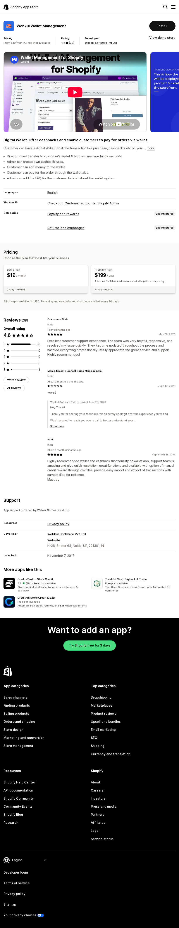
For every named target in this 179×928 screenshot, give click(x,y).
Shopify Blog (13, 815)
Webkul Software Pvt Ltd (101, 42)
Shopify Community (18, 798)
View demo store (162, 38)
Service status (102, 839)
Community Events (18, 806)
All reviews (14, 387)
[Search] (165, 7)
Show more (57, 426)
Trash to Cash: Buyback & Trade (126, 579)
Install (162, 26)
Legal (95, 831)
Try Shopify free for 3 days (89, 645)
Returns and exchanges (65, 228)
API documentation (18, 790)
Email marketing (103, 730)
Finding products (16, 705)
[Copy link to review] (70, 319)
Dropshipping (101, 697)
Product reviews (103, 714)
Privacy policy (58, 524)
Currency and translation (110, 754)
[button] (45, 585)
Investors (98, 798)
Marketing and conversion (24, 738)
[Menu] (173, 7)
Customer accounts (80, 203)
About (95, 782)
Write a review (16, 380)
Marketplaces (101, 705)
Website (53, 540)
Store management (18, 746)
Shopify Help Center (19, 782)
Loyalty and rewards (63, 214)
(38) (71, 42)
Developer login (15, 872)
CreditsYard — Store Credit (35, 579)
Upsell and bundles (106, 722)
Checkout (55, 203)
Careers (97, 790)
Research (10, 823)
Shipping (97, 746)
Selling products (16, 714)
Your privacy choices (19, 915)
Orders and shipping (19, 722)
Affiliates (98, 823)
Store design (13, 730)
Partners (97, 815)
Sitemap (9, 904)
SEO (94, 738)
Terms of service (16, 883)
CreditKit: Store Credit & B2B (36, 597)
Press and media (104, 806)
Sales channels (15, 697)
